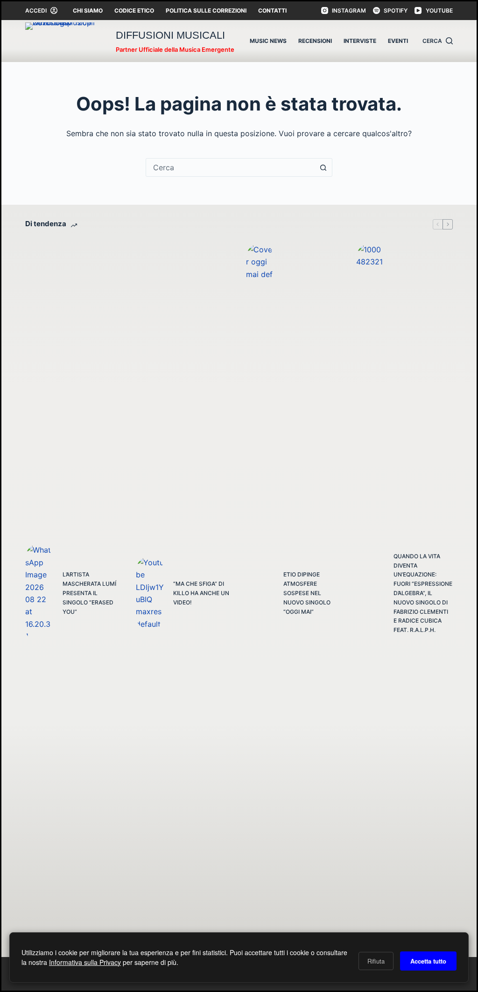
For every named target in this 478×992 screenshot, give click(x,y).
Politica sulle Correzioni (206, 10)
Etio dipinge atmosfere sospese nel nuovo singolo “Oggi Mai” (306, 593)
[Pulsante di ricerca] (323, 167)
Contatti (272, 10)
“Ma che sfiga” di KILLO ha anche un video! (201, 593)
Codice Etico (134, 10)
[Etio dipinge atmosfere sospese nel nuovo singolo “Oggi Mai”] (260, 593)
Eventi (398, 40)
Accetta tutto (428, 961)
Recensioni (315, 40)
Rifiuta (376, 961)
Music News (268, 40)
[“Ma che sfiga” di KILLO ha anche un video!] (150, 593)
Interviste (360, 40)
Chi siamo (88, 10)
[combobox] (230, 167)
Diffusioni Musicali (170, 35)
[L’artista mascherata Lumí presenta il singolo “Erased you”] (39, 593)
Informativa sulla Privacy (85, 962)
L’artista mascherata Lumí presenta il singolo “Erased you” (89, 593)
